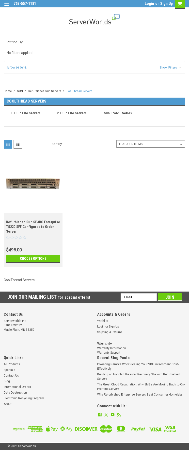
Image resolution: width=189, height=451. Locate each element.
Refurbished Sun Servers (44, 91)
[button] (94, 67)
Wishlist (102, 321)
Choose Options (33, 258)
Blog (7, 381)
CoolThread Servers (79, 91)
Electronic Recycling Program (24, 398)
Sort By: (57, 144)
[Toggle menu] (7, 7)
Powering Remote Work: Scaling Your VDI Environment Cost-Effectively (138, 366)
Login (149, 3)
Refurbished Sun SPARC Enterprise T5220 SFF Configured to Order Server (33, 226)
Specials (9, 370)
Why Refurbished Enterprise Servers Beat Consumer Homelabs (140, 394)
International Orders (17, 387)
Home (8, 91)
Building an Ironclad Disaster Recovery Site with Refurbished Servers (138, 377)
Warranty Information (111, 348)
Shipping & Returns (110, 332)
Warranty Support (108, 352)
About (8, 404)
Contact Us (11, 375)
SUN (20, 91)
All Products (12, 364)
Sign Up (166, 3)
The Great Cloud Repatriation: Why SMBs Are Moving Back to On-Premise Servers (141, 387)
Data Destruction (15, 392)
